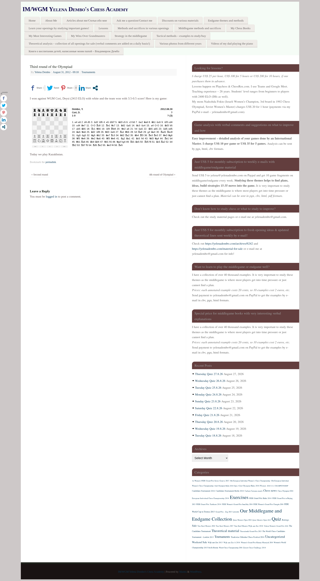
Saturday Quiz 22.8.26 (208, 408)
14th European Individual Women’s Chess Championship (250, 481)
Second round (39, 174)
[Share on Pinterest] (66, 88)
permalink (51, 162)
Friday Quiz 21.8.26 (207, 415)
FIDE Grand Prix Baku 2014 (260, 498)
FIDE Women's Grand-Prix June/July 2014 (237, 504)
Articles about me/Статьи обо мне (86, 20)
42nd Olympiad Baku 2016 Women (252, 485)
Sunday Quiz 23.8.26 (207, 401)
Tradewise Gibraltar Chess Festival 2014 (247, 537)
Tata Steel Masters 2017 (224, 526)
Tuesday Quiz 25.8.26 (208, 387)
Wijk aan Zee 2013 (215, 542)
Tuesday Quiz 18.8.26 (208, 435)
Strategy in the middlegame (131, 36)
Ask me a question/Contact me (134, 20)
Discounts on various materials (180, 20)
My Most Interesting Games (45, 36)
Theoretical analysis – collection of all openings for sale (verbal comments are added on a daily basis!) (89, 43)
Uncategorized (275, 536)
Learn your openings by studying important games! (59, 28)
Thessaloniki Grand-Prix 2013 (251, 531)
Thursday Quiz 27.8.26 (209, 374)
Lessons (103, 28)
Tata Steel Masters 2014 (206, 526)
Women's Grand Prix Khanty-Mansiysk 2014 (257, 542)
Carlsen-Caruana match (253, 491)
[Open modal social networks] (95, 88)
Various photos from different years (181, 43)
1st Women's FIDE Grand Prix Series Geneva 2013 (210, 481)
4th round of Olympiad (162, 174)
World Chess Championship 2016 (230, 547)
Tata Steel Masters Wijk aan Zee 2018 (248, 526)
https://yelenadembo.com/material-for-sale (217, 249)
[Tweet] (53, 88)
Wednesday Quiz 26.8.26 (210, 381)
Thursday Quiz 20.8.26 (209, 422)
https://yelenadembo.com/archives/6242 (229, 243)
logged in (51, 196)
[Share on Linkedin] (85, 88)
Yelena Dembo (42, 72)
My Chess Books (240, 28)
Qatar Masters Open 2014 (242, 520)
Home (32, 20)
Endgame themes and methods (226, 20)
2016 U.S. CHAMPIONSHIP (277, 486)
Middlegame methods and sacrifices (199, 28)
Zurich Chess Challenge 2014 (254, 547)
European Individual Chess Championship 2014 (210, 498)
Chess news (270, 490)
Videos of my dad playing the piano (232, 43)
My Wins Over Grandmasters (88, 36)
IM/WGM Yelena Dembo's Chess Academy (75, 9)
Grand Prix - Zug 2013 (224, 512)
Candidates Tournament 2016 (203, 491)
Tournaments (88, 72)
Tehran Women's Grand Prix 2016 (276, 526)
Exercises (239, 497)
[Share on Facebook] (36, 88)
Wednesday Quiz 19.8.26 (210, 429)
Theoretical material (225, 530)
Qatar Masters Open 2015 (261, 520)
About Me (51, 20)
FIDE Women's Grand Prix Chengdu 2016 (268, 504)
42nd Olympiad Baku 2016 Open (226, 486)
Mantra (183, 571)
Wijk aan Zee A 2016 (232, 542)
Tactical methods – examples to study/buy (181, 36)
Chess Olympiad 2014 (285, 491)
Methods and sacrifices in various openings (143, 28)
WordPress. (196, 571)
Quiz (276, 518)
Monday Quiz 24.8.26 (208, 394)
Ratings (285, 519)
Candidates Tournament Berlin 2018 (230, 491)
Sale (194, 525)
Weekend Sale (199, 542)
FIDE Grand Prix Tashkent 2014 (208, 504)
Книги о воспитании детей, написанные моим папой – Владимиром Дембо (74, 51)
